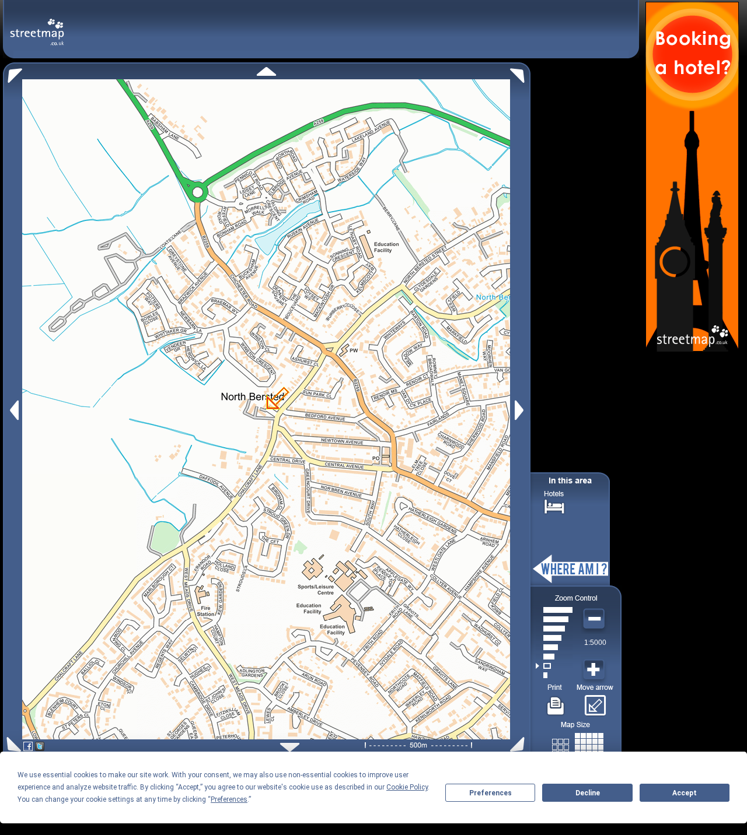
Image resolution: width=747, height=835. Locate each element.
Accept (684, 793)
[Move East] (520, 410)
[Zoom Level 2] (554, 666)
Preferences (490, 793)
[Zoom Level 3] (554, 656)
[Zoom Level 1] (554, 675)
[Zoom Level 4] (554, 647)
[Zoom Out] (595, 619)
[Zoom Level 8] (554, 610)
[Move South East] (519, 744)
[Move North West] (12, 72)
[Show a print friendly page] (556, 701)
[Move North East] (520, 72)
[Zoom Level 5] (554, 638)
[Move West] (13, 410)
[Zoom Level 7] (554, 619)
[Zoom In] (595, 670)
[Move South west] (12, 744)
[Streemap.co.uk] (37, 25)
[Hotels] (554, 505)
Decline (587, 793)
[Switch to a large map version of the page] (577, 745)
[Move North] (266, 71)
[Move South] (290, 747)
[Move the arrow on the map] (595, 701)
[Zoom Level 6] (554, 628)
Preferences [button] (229, 799)
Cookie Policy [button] (407, 787)
